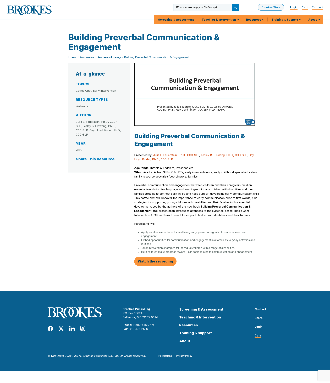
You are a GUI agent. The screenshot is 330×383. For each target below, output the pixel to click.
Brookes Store (270, 7)
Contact (317, 7)
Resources (254, 19)
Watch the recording (155, 261)
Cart (305, 7)
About (312, 19)
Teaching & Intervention (219, 19)
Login (294, 7)
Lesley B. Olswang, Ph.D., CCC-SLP (224, 155)
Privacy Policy (184, 355)
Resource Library (109, 57)
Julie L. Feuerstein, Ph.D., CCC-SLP (176, 155)
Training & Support (285, 19)
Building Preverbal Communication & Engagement (156, 57)
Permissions (165, 355)
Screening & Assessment (176, 19)
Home (72, 57)
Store (258, 318)
